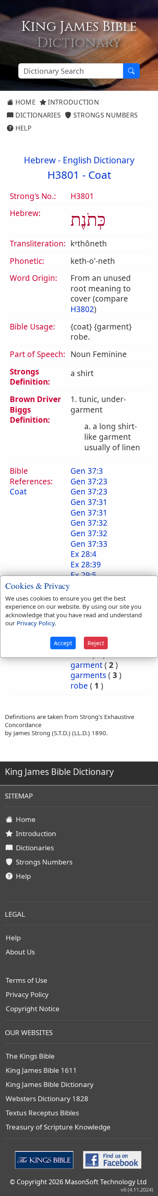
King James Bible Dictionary (50, 1084)
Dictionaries (37, 115)
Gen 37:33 (88, 544)
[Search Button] (131, 71)
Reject (96, 643)
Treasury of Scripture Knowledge (58, 1127)
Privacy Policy (27, 994)
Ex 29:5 (83, 575)
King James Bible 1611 (41, 1070)
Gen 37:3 (86, 471)
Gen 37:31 (88, 502)
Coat (99, 174)
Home (24, 102)
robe (79, 685)
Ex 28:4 (83, 554)
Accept (63, 643)
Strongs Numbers (105, 115)
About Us (20, 951)
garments (88, 675)
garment (86, 665)
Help (22, 128)
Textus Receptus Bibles (42, 1112)
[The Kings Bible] (45, 1159)
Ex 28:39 (85, 564)
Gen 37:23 (88, 481)
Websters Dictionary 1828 (47, 1098)
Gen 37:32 (88, 523)
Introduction (72, 102)
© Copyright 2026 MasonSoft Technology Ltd (78, 1181)
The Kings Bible (30, 1056)
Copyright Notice (33, 1008)
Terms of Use (26, 980)
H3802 (82, 309)
